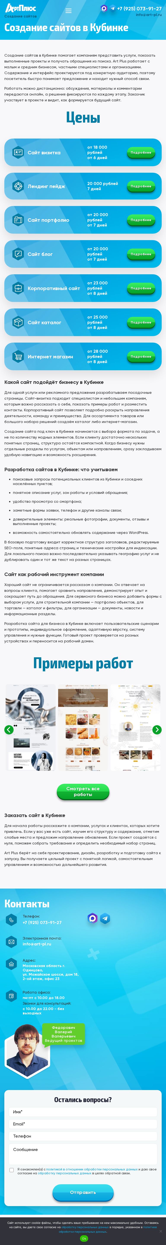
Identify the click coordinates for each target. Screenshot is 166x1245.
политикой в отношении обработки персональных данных (92, 1169)
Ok (84, 1238)
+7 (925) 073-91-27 (139, 8)
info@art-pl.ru (149, 14)
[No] (160, 1231)
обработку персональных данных (64, 1173)
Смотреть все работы (83, 791)
